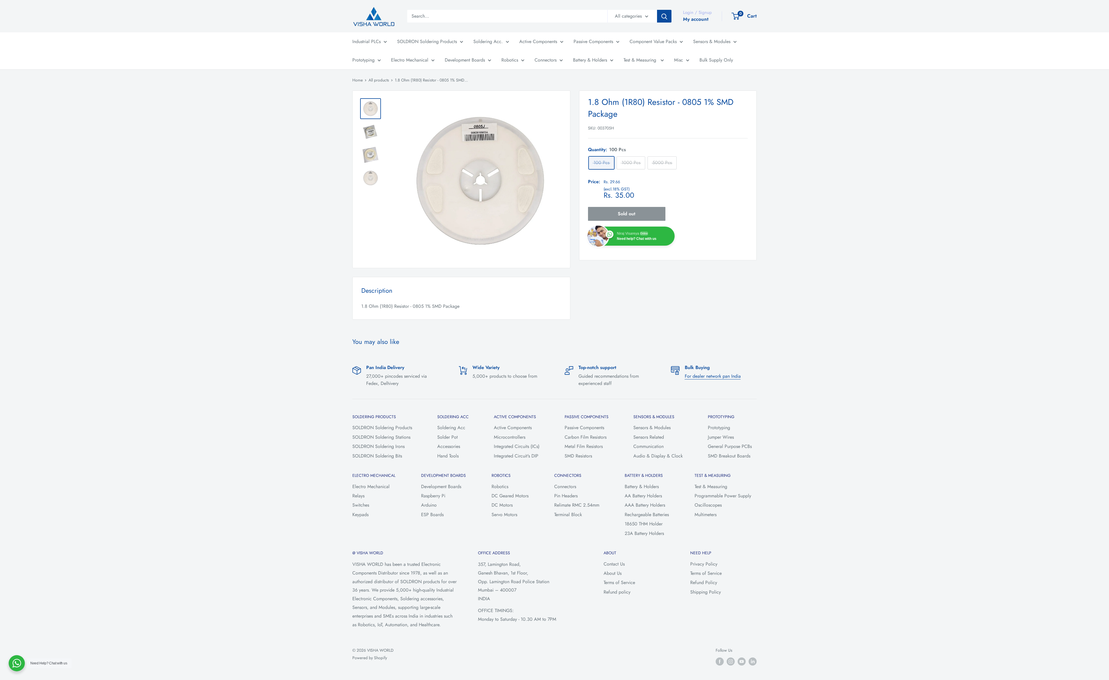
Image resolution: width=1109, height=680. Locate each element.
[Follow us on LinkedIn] (753, 661)
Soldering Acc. (488, 41)
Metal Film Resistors (584, 446)
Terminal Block (568, 514)
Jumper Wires (721, 437)
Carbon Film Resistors (585, 437)
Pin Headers (566, 495)
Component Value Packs (653, 41)
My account (695, 19)
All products (379, 80)
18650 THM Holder (644, 523)
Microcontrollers (509, 437)
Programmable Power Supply (723, 495)
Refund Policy (703, 582)
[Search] (664, 16)
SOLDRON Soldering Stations (381, 437)
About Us (613, 573)
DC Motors (502, 505)
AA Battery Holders (643, 495)
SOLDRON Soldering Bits (377, 456)
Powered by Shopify (369, 658)
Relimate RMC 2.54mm (576, 505)
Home (357, 80)
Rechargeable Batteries (647, 514)
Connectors (546, 60)
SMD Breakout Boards (729, 456)
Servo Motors (504, 514)
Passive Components (593, 41)
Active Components (538, 41)
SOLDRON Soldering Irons (378, 446)
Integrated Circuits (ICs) (516, 446)
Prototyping (363, 60)
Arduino (429, 505)
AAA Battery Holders (645, 505)
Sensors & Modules (711, 41)
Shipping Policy (705, 592)
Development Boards (465, 60)
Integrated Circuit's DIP (516, 456)
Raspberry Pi (433, 495)
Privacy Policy (703, 564)
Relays (358, 495)
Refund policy (617, 592)
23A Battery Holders (644, 533)
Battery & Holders (590, 60)
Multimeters (706, 514)
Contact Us (614, 564)
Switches (360, 505)
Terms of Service (619, 582)
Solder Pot (447, 437)
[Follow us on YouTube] (742, 661)
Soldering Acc (451, 427)
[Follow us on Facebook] (720, 661)
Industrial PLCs (366, 41)
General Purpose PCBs (730, 446)
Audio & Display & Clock (658, 456)
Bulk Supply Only (716, 60)
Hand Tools (448, 456)
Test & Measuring (641, 60)
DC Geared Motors (510, 495)
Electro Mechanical (409, 60)
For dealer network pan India (713, 376)
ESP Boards (432, 514)
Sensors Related (648, 437)
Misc (678, 60)
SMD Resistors (578, 456)
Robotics (509, 60)
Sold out (626, 213)
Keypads (360, 514)
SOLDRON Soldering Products (427, 41)
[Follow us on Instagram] (731, 661)
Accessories (448, 446)
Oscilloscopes (708, 505)
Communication (648, 446)
